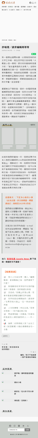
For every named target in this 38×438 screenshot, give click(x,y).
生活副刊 (12, 10)
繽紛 (15, 40)
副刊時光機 (27, 10)
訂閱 (27, 430)
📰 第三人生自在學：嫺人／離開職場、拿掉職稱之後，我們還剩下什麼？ (19, 280)
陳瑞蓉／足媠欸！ (21, 400)
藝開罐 (23, 7)
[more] (32, 125)
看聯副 (10, 7)
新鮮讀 (4, 7)
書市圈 (17, 7)
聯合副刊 (5, 10)
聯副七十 (19, 10)
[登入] (33, 3)
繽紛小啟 (17, 382)
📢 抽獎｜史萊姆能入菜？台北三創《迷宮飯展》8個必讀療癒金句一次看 (19, 326)
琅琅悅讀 (4, 40)
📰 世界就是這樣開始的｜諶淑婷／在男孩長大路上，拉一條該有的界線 (19, 301)
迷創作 (29, 7)
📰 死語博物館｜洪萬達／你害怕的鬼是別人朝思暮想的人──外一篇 (19, 317)
